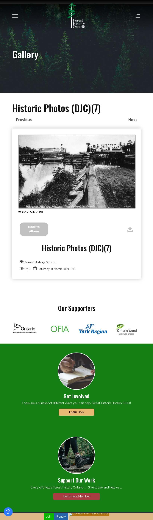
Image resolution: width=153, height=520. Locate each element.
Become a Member (76, 496)
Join (48, 516)
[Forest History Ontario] (76, 15)
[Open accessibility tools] (8, 511)
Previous (24, 120)
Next (132, 120)
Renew (61, 516)
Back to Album (34, 229)
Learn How (76, 412)
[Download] (130, 229)
